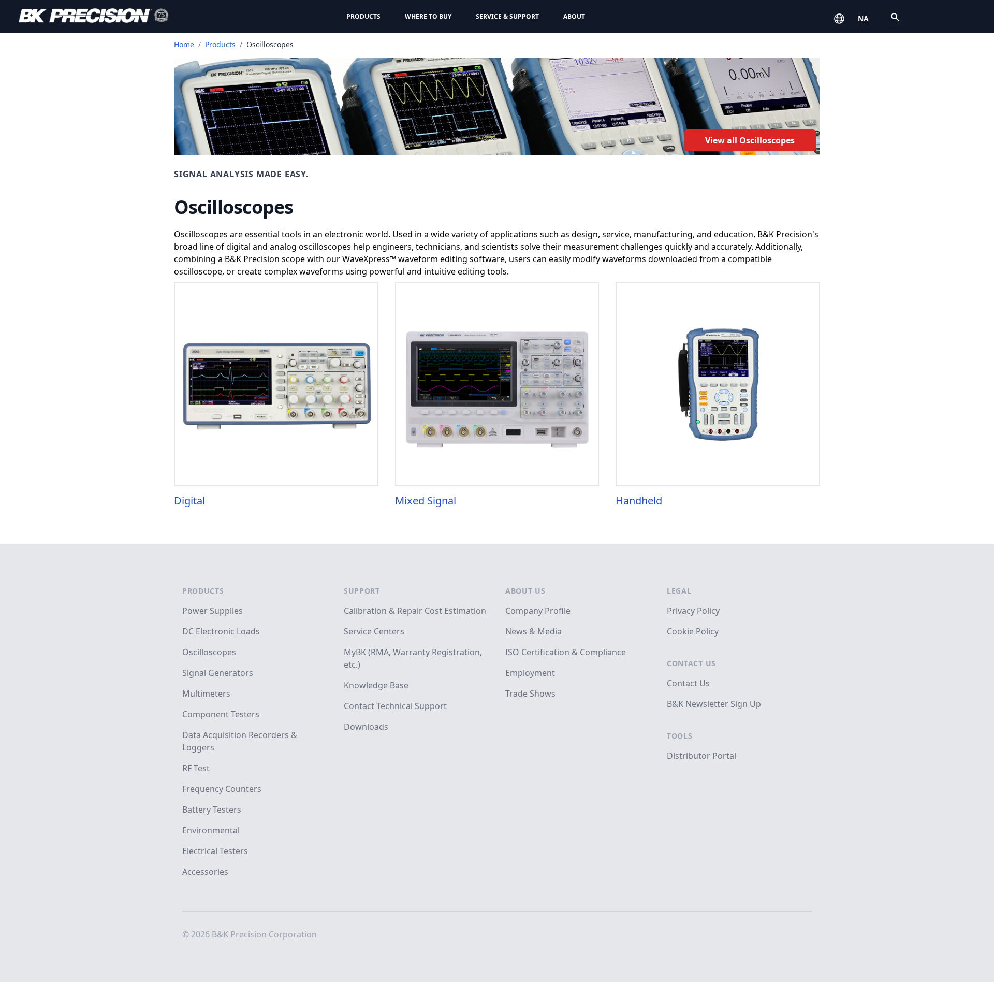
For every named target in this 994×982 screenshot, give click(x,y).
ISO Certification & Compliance (565, 652)
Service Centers (374, 631)
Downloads (366, 726)
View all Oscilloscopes (750, 140)
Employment (530, 672)
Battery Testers (211, 809)
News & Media (533, 631)
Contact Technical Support (395, 706)
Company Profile (538, 610)
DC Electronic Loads (221, 631)
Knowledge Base (376, 685)
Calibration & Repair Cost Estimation (415, 610)
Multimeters (206, 693)
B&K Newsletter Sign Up (714, 704)
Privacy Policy (693, 610)
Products (363, 16)
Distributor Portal (701, 755)
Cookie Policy (693, 631)
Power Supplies (212, 610)
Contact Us (691, 663)
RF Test (196, 768)
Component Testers (220, 714)
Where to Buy (428, 16)
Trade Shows (530, 693)
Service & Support (507, 16)
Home (184, 44)
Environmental (211, 830)
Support (362, 591)
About (574, 16)
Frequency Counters (221, 789)
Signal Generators (217, 672)
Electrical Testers (215, 851)
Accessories (205, 871)
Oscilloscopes (209, 652)
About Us (525, 591)
